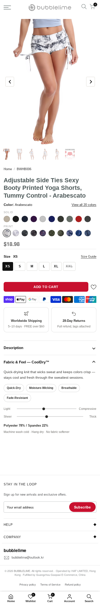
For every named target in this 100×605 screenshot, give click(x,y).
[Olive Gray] (61, 219)
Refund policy (73, 584)
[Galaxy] (43, 233)
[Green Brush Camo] (52, 233)
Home (8, 169)
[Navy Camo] (78, 233)
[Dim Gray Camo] (34, 233)
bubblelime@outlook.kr (28, 557)
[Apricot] (7, 219)
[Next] (90, 82)
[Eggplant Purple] (34, 219)
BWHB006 (24, 169)
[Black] (16, 219)
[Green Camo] (61, 233)
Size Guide (88, 256)
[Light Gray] (43, 219)
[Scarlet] (78, 219)
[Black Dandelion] (16, 233)
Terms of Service (50, 584)
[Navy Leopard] (87, 233)
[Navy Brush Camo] (70, 233)
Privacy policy (27, 584)
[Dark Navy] (25, 219)
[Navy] (52, 219)
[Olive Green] (70, 219)
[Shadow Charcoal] (87, 219)
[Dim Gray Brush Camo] (25, 233)
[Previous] (9, 82)
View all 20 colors (84, 205)
